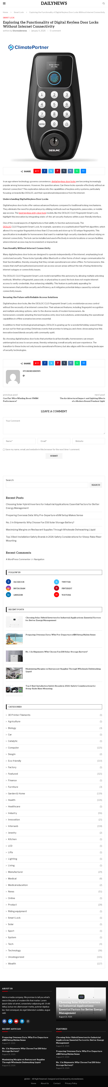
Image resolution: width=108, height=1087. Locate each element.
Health (55, 800)
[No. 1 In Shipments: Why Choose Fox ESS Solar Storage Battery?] (14, 656)
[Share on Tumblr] (64, 171)
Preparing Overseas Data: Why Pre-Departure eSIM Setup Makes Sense (44, 515)
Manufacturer (55, 872)
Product (55, 904)
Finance (55, 780)
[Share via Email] (83, 171)
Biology (55, 728)
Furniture (55, 787)
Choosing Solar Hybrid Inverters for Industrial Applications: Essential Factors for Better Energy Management (63, 619)
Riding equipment (55, 911)
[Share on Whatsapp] (77, 171)
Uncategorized (55, 957)
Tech (55, 944)
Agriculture (55, 721)
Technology (55, 950)
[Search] (103, 3)
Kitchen (55, 839)
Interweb (55, 826)
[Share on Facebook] (44, 171)
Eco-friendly (55, 761)
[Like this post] (38, 171)
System (55, 937)
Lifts (55, 852)
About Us (45, 1083)
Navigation (39, 559)
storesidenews (20, 30)
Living (55, 865)
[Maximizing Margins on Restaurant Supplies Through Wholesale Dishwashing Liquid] (14, 673)
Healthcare (55, 806)
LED (55, 846)
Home (5, 12)
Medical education (55, 885)
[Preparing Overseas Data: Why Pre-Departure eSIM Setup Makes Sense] (14, 639)
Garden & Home (55, 793)
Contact (56, 1083)
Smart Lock (19, 12)
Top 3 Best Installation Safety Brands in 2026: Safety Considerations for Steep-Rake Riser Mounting (61, 687)
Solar (55, 924)
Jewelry (55, 832)
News (55, 891)
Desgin (55, 754)
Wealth (55, 963)
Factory (55, 767)
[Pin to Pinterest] (57, 171)
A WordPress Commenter (18, 559)
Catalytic (55, 741)
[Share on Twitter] (51, 171)
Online (55, 898)
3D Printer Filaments (55, 715)
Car (55, 734)
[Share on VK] (70, 171)
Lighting (55, 859)
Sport (55, 931)
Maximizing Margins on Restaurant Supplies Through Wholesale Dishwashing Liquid (50, 529)
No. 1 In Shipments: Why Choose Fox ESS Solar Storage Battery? (40, 522)
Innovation (55, 819)
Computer (55, 747)
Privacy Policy (71, 1083)
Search (10, 480)
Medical (55, 878)
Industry (55, 813)
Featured (55, 773)
